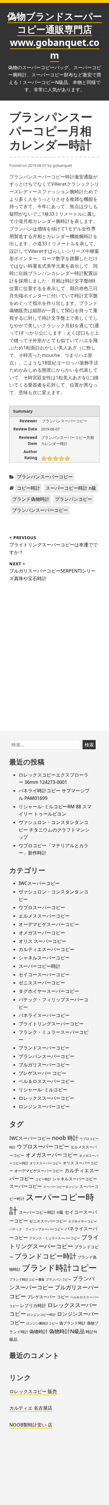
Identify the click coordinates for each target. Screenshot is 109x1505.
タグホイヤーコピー (82, 1221)
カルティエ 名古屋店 (30, 1408)
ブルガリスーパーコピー (44, 1064)
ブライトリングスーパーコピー (51, 1023)
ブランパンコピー (73, 499)
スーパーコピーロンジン (60, 1187)
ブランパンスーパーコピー (45, 476)
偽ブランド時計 (72, 1323)
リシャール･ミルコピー (43, 1089)
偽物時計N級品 (67, 1331)
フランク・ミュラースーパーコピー (54, 1238)
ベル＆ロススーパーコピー (46, 1081)
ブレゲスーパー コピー (42, 1073)
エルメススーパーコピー (44, 916)
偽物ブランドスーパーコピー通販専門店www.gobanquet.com (54, 35)
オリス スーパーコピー (42, 941)
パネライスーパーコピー (44, 1015)
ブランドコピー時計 (45, 1256)
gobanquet (62, 165)
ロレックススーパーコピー (46, 1098)
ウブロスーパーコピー (42, 907)
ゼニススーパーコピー (42, 982)
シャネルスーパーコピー (44, 958)
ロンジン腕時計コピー (42, 1323)
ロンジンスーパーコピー (44, 1106)
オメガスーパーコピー (42, 933)
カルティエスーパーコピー (46, 949)
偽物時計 (38, 1331)
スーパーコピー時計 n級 (71, 488)
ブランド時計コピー (59, 1267)
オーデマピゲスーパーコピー (49, 924)
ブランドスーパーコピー (44, 1048)
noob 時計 (65, 1138)
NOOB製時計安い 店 (30, 1425)
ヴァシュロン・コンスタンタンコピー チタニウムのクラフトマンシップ (54, 829)
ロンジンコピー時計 (41, 1315)
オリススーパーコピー (46, 1163)
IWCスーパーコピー (39, 883)
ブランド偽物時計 (30, 499)
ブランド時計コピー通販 (26, 1279)
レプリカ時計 (33, 1305)
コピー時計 (28, 488)
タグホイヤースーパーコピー (49, 991)
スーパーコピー (25, 1186)
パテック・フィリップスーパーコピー (36, 1229)
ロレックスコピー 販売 (33, 1391)
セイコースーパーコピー (44, 974)
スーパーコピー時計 (39, 966)
